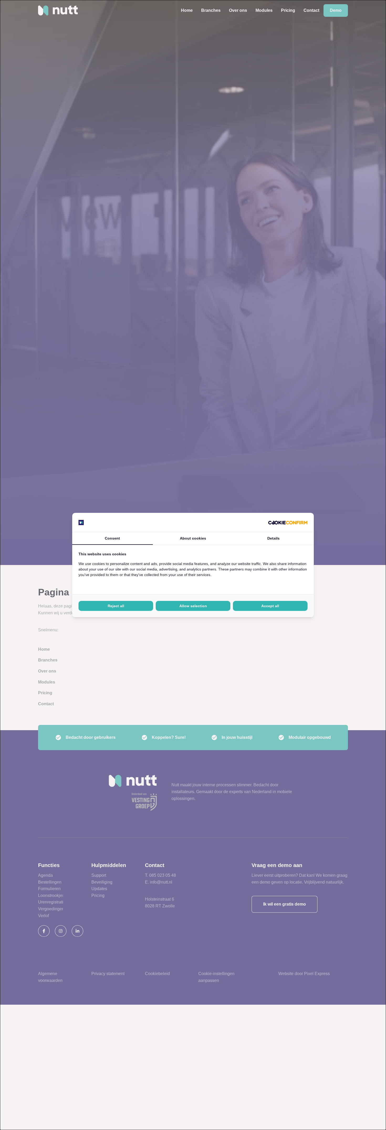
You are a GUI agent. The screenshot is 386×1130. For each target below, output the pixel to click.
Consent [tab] (112, 538)
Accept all (270, 606)
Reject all (116, 606)
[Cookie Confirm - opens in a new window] (287, 522)
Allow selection (193, 606)
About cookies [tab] (193, 538)
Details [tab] (273, 538)
